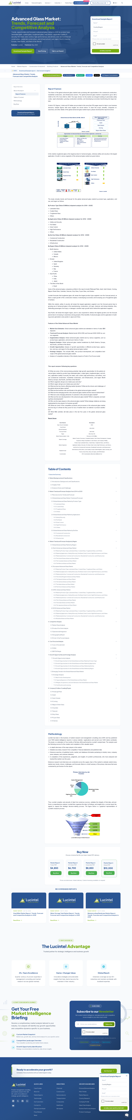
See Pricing (42, 51)
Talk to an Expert (58, 51)
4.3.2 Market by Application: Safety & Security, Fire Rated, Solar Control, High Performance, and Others (80, 571)
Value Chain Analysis (85, 1105)
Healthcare (59, 1105)
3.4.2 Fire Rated (58, 520)
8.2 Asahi (53, 695)
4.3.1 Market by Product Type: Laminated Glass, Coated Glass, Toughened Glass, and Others (78, 569)
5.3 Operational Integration (58, 631)
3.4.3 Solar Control (59, 522)
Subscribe (109, 1024)
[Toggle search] (122, 2)
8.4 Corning (53, 701)
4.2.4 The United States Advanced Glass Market (66, 558)
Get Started (108, 1071)
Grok (97, 75)
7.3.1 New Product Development (62, 677)
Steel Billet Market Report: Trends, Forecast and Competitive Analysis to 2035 (28, 914)
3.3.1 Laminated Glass (59, 504)
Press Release (38, 1112)
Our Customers (38, 1102)
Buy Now (16, 104)
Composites (60, 1102)
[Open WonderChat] (127, 1115)
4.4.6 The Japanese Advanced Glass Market (65, 605)
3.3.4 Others (57, 511)
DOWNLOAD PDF (105, 51)
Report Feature (20, 94)
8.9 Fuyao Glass (55, 717)
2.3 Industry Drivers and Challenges (60, 488)
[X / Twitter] (18, 1101)
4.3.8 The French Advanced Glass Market (64, 587)
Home (13, 66)
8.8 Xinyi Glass (54, 714)
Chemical (59, 1088)
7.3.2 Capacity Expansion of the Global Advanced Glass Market (70, 680)
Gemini (90, 75)
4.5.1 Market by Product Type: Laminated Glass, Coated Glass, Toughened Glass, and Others (78, 611)
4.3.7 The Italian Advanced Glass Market (64, 584)
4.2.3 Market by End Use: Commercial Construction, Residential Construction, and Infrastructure (79, 556)
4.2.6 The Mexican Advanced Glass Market (65, 563)
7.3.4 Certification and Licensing (62, 685)
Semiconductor (61, 1095)
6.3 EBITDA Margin (55, 651)
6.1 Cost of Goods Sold (57, 645)
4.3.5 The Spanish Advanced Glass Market (65, 579)
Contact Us (37, 1105)
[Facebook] (22, 1101)
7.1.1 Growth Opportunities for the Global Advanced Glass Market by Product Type (75, 661)
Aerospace (59, 1108)
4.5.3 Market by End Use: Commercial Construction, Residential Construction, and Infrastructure (79, 616)
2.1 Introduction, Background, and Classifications (65, 481)
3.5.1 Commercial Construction (62, 533)
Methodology (18, 100)
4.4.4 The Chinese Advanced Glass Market (65, 600)
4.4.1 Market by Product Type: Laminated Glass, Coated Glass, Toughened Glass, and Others (78, 592)
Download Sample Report (23, 51)
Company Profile (84, 1102)
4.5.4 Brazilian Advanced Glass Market (64, 618)
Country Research (84, 1098)
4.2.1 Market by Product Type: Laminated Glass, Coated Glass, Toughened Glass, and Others (78, 551)
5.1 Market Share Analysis (57, 625)
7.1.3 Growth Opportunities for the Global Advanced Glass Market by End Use (74, 666)
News (35, 1115)
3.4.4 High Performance (60, 525)
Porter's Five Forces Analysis (87, 1108)
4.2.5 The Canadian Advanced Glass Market (65, 561)
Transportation (61, 1098)
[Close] (126, 1075)
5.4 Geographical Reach (57, 635)
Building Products (52, 66)
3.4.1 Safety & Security (59, 517)
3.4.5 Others (57, 527)
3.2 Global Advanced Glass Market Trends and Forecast (66, 498)
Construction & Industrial (37, 66)
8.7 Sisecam (54, 711)
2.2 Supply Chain (55, 485)
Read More (16, 920)
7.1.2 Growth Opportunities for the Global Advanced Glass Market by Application (75, 663)
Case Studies (38, 1088)
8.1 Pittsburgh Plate (56, 691)
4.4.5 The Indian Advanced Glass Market (64, 602)
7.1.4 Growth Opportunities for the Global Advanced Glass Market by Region (74, 668)
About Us (36, 1091)
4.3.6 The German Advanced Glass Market (65, 581)
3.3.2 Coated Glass (59, 506)
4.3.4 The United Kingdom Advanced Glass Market (67, 576)
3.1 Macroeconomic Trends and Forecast (62, 495)
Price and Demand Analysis (87, 1088)
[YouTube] (13, 1105)
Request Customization (111, 75)
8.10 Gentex (54, 721)
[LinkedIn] (13, 1101)
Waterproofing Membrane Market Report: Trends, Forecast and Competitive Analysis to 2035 (103, 915)
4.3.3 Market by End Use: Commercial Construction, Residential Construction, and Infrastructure (79, 574)
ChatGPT (81, 75)
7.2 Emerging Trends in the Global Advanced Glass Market (67, 671)
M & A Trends (82, 1091)
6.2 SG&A (53, 648)
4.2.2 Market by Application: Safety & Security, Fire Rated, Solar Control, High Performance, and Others (80, 553)
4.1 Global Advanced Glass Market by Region (63, 545)
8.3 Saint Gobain (55, 698)
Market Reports (22, 66)
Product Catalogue (85, 1112)
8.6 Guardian (54, 708)
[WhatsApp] (27, 1101)
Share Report (69, 75)
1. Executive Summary (54, 474)
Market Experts (38, 1095)
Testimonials (37, 1098)
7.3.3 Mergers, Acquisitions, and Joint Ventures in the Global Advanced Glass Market (76, 682)
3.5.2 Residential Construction (62, 535)
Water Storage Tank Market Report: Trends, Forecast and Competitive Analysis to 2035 (65, 914)
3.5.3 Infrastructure (59, 538)
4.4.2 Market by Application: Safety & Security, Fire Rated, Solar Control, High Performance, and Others (80, 595)
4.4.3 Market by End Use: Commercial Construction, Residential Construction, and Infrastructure (79, 597)
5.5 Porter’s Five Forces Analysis (59, 638)
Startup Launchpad (39, 1108)
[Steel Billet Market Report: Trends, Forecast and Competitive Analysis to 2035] (28, 900)
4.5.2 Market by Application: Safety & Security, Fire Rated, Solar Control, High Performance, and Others (80, 613)
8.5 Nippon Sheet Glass (57, 704)
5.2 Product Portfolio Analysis (59, 628)
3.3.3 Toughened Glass (60, 509)
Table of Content (19, 97)
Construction (60, 1091)
